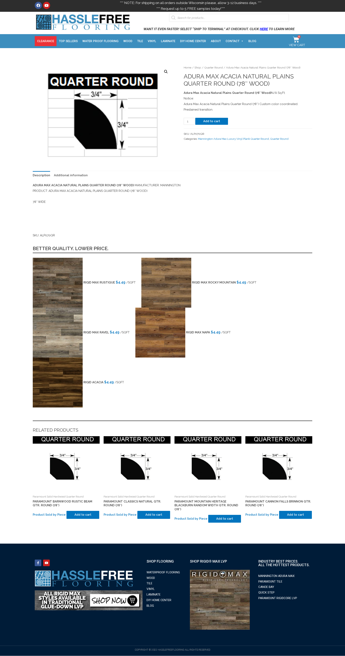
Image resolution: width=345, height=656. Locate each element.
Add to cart (211, 121)
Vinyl (152, 41)
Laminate (168, 41)
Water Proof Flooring (100, 41)
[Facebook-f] (38, 563)
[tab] (41, 175)
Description (41, 175)
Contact (232, 41)
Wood (127, 41)
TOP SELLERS (68, 41)
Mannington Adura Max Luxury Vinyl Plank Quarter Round (233, 138)
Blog (252, 41)
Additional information (71, 175)
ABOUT (216, 41)
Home (187, 67)
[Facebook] (38, 5)
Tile (140, 41)
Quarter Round (213, 67)
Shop (197, 67)
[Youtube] (46, 5)
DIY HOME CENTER (193, 41)
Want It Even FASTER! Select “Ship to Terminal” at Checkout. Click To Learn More (219, 29)
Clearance (45, 41)
